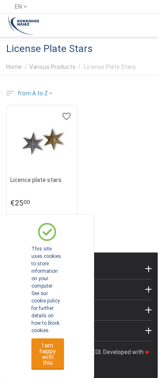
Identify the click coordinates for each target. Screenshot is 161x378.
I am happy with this (48, 354)
